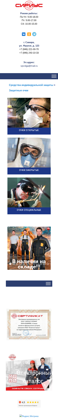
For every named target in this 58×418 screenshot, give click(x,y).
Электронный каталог (33, 377)
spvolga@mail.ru (29, 66)
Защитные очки (18, 90)
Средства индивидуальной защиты (31, 85)
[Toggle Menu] (54, 76)
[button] (29, 248)
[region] (29, 248)
